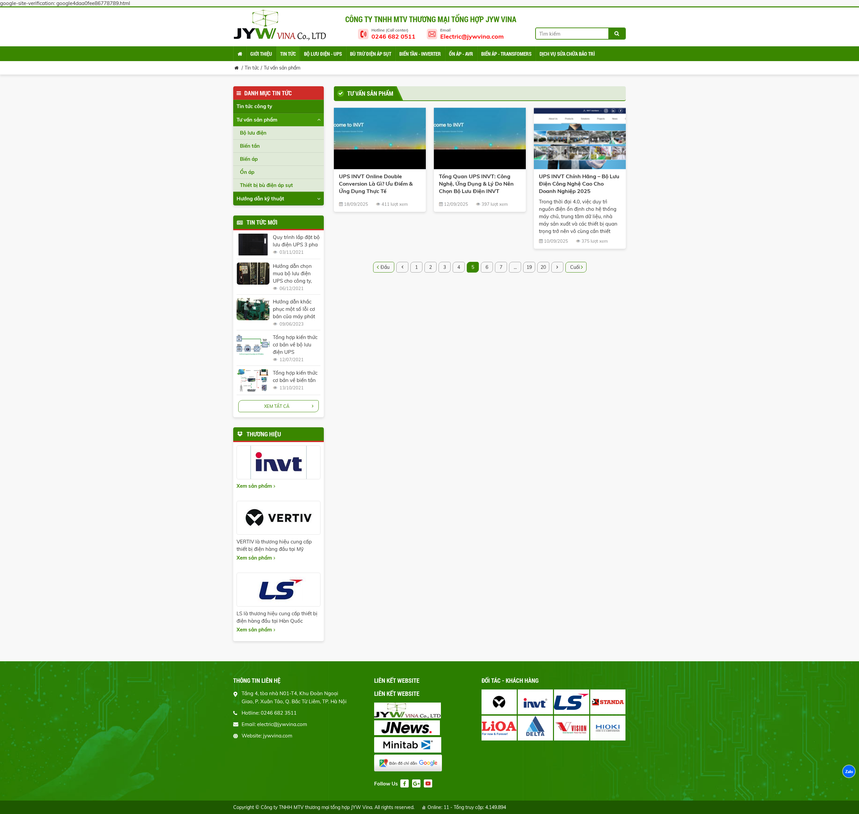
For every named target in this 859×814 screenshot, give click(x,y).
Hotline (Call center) (393, 34)
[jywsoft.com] (411, 711)
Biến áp (249, 159)
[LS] (278, 590)
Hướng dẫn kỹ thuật (260, 198)
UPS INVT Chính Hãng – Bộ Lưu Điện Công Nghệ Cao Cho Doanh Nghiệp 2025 (579, 183)
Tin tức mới (262, 222)
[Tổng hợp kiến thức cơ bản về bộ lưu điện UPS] (253, 344)
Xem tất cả (277, 406)
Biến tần (250, 146)
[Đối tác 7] (571, 728)
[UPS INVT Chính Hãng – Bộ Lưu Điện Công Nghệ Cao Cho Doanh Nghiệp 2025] (580, 138)
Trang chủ (240, 53)
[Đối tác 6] (535, 728)
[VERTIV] (278, 518)
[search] (616, 33)
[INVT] (278, 462)
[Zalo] (849, 772)
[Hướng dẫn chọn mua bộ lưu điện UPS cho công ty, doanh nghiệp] (253, 273)
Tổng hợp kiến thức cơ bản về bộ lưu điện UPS (295, 344)
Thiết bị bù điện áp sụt (266, 185)
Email (472, 34)
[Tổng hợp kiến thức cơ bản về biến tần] (253, 380)
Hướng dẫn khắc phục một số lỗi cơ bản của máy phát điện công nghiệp (294, 309)
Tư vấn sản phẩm (282, 68)
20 (543, 267)
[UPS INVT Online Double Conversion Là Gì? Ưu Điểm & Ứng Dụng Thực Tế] (380, 138)
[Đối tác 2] (535, 701)
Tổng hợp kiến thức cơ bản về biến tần (295, 376)
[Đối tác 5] (499, 728)
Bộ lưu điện (253, 133)
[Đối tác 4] (607, 701)
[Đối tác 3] (571, 701)
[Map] (411, 764)
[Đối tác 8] (607, 728)
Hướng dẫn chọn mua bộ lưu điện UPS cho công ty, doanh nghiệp (292, 274)
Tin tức (252, 68)
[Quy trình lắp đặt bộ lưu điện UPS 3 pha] (253, 244)
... (515, 267)
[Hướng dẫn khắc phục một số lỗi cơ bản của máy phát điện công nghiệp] (253, 309)
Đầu (385, 267)
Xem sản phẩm (254, 486)
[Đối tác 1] (499, 701)
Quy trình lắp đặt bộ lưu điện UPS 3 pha (296, 241)
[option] (554, 715)
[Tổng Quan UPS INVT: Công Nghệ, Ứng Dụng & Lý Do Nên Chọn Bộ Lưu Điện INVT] (480, 138)
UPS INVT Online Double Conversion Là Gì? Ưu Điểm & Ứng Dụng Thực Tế (376, 183)
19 (529, 267)
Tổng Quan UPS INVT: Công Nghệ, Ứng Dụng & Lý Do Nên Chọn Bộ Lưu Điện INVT (476, 183)
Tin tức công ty (254, 106)
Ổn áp (247, 172)
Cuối (575, 267)
